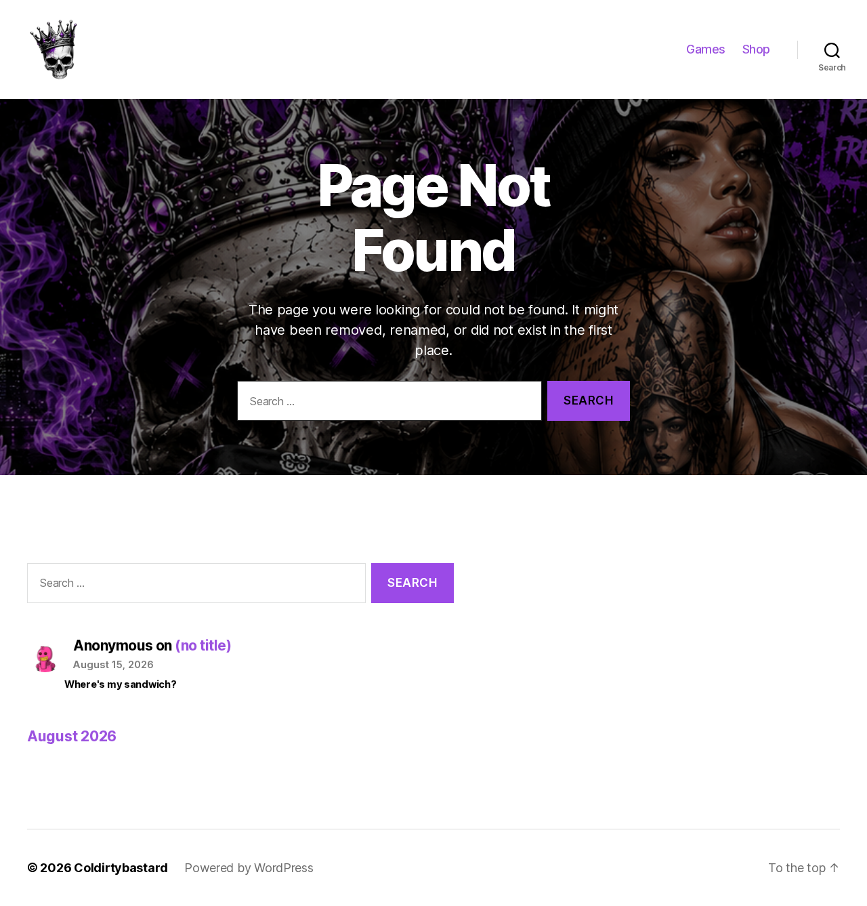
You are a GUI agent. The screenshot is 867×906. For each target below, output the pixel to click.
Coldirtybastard (121, 868)
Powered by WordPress (249, 868)
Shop (756, 49)
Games (705, 49)
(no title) (203, 645)
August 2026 (72, 736)
